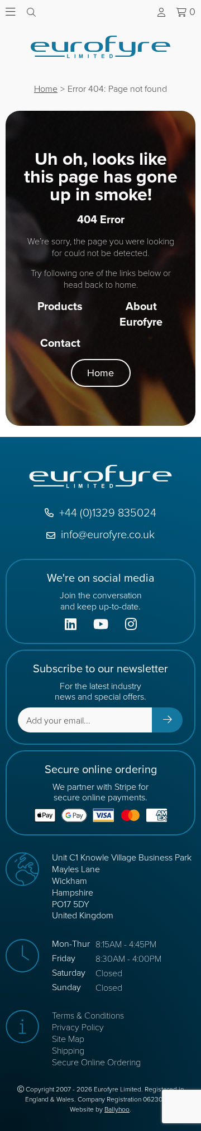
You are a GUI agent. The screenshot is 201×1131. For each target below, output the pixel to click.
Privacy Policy (78, 1026)
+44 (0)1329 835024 (107, 512)
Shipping (68, 1050)
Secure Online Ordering (96, 1062)
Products (60, 306)
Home (46, 88)
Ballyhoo (117, 1109)
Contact (60, 343)
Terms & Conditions (88, 1015)
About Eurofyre (140, 314)
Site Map (68, 1038)
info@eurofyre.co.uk (108, 534)
